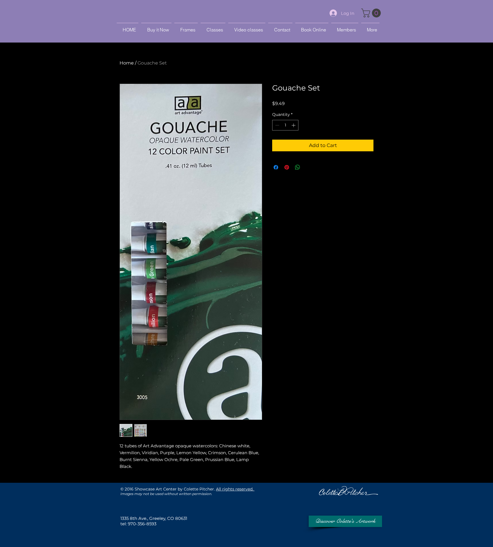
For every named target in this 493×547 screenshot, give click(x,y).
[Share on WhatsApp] (297, 167)
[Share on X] (308, 167)
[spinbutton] (285, 125)
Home (127, 63)
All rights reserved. (235, 489)
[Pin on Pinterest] (286, 167)
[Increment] (294, 125)
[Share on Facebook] (275, 167)
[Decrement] (276, 125)
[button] (372, 13)
